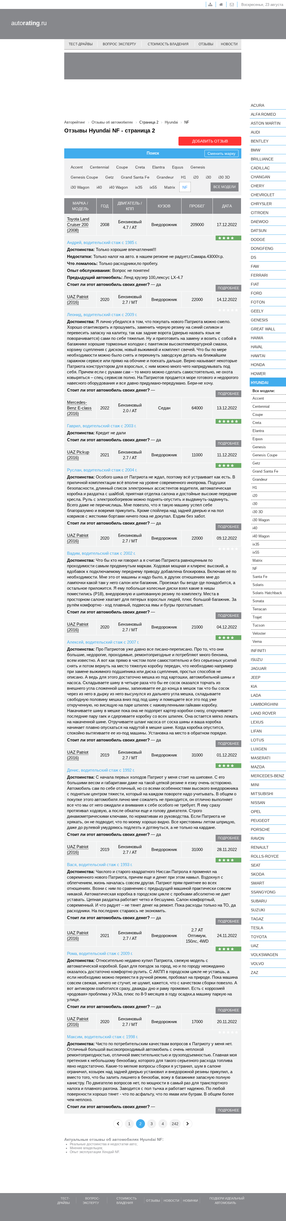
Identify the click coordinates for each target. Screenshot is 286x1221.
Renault (260, 847)
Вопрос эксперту (119, 44)
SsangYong (263, 892)
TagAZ (257, 919)
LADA (256, 695)
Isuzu (257, 659)
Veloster (259, 633)
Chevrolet (263, 195)
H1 (183, 177)
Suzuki (258, 910)
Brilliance (262, 159)
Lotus (257, 740)
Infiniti (258, 650)
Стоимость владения (168, 44)
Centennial (99, 167)
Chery (257, 186)
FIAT (255, 284)
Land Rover (263, 713)
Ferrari (259, 275)
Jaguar (258, 668)
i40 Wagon (118, 187)
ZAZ (254, 972)
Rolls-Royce (265, 856)
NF (185, 187)
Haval (257, 347)
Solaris (258, 585)
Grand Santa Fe (135, 177)
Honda (258, 364)
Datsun (258, 230)
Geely (257, 311)
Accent (77, 167)
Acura (257, 105)
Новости (229, 44)
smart (257, 883)
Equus (177, 167)
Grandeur (165, 177)
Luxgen (259, 749)
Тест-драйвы (81, 44)
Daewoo (259, 221)
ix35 (138, 187)
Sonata (258, 601)
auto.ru (29, 23)
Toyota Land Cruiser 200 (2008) (78, 225)
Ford (256, 293)
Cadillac (260, 168)
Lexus (257, 722)
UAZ (255, 945)
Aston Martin (265, 123)
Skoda (257, 874)
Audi (255, 132)
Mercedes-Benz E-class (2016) (79, 408)
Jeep (255, 677)
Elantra (158, 167)
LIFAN (256, 731)
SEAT (256, 865)
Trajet (257, 617)
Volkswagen (264, 954)
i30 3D (224, 177)
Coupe (122, 167)
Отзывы (206, 44)
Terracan (259, 609)
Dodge (258, 239)
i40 (99, 187)
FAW (255, 266)
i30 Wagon (80, 187)
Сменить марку (221, 153)
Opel (256, 811)
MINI (255, 785)
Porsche (260, 829)
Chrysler (261, 203)
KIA (254, 686)
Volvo (257, 963)
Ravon (257, 838)
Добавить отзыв (210, 141)
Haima (257, 338)
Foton (258, 302)
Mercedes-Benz (267, 776)
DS (253, 257)
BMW (255, 150)
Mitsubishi (262, 793)
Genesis (197, 167)
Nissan (258, 802)
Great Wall (263, 329)
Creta (140, 167)
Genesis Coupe (84, 177)
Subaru (259, 901)
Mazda (257, 767)
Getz (109, 177)
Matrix (169, 187)
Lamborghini (264, 704)
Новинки (190, 1200)
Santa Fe (259, 577)
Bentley (259, 141)
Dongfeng (262, 248)
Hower (258, 373)
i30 (208, 177)
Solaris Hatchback (267, 593)
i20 (196, 177)
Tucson (258, 625)
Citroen (259, 212)
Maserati (260, 758)
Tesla (257, 928)
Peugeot (260, 820)
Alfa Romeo (263, 114)
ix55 (153, 187)
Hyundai (259, 382)
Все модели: (263, 391)
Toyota (259, 937)
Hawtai (258, 356)
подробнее (228, 288)
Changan (260, 177)
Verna (257, 641)
